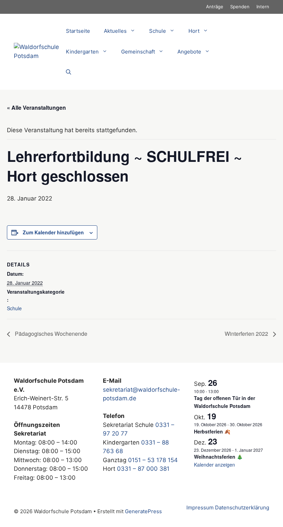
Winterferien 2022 (247, 334)
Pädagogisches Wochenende (50, 334)
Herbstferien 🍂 (212, 431)
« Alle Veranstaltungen (36, 107)
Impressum (200, 507)
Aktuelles (115, 31)
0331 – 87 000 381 (143, 468)
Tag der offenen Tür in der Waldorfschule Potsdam (224, 401)
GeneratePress (143, 511)
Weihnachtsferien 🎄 (218, 456)
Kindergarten (82, 51)
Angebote (189, 51)
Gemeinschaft (138, 51)
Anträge (214, 6)
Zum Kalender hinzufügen (53, 232)
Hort (193, 31)
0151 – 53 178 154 (153, 460)
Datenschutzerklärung (242, 507)
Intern (262, 6)
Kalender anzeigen (214, 464)
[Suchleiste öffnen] (68, 72)
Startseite (78, 31)
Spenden (240, 6)
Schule (14, 308)
